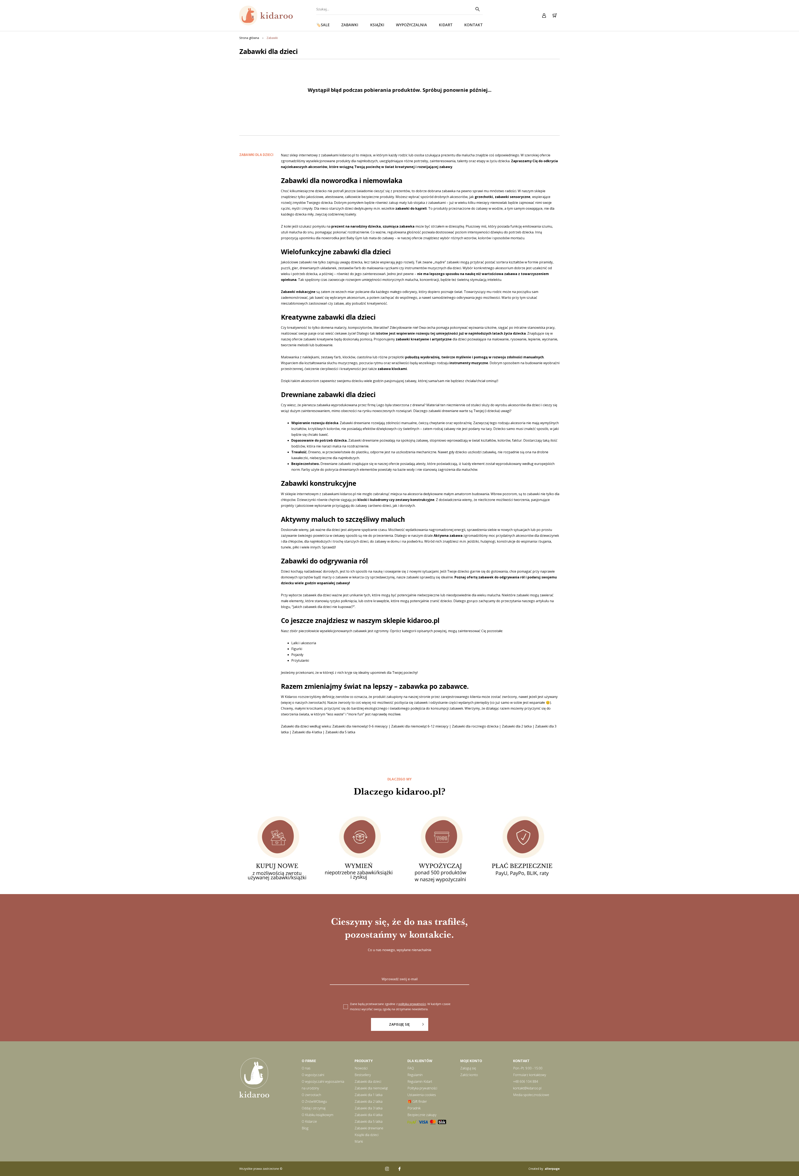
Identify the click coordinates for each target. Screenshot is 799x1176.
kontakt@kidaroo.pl (527, 1088)
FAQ (410, 1068)
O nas (306, 1068)
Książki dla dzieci (366, 1134)
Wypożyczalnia (411, 24)
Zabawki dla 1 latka (368, 1095)
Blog (305, 1128)
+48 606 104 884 (525, 1081)
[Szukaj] (477, 9)
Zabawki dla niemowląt (371, 1088)
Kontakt (473, 24)
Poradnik (414, 1108)
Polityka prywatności (422, 1088)
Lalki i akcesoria (303, 643)
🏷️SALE (323, 24)
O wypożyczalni (313, 1075)
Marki (359, 1141)
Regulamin (415, 1075)
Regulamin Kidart (419, 1081)
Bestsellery (363, 1075)
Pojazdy (297, 654)
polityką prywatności (412, 1004)
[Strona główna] (266, 15)
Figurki (296, 649)
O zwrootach (311, 1095)
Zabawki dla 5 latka (340, 732)
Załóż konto (469, 1075)
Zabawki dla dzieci (368, 1081)
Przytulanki (300, 660)
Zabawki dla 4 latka (307, 732)
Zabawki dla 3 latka (368, 1108)
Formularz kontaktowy (529, 1075)
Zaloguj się (468, 1068)
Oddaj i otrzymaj (313, 1108)
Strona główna (249, 38)
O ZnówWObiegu (314, 1101)
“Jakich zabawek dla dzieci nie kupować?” (323, 606)
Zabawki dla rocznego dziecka (475, 726)
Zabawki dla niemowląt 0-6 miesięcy (360, 726)
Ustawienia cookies (421, 1095)
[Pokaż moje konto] (544, 15)
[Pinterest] (412, 1169)
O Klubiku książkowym (317, 1114)
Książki (377, 24)
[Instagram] (387, 1169)
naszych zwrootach (310, 702)
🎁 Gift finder (417, 1101)
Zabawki (349, 24)
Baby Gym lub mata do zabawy (370, 238)
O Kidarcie (309, 1121)
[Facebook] (399, 1169)
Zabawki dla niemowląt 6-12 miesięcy (419, 726)
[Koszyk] (554, 15)
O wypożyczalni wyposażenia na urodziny (323, 1084)
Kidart (446, 24)
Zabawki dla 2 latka (517, 726)
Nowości (361, 1068)
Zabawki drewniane (369, 1128)
